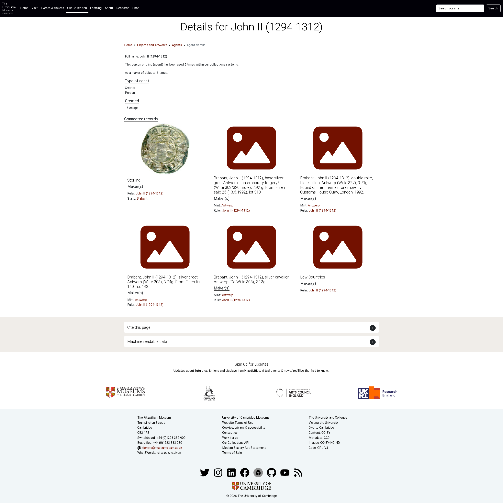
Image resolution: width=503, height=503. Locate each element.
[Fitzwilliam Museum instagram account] (218, 472)
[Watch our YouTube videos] (285, 472)
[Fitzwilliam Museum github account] (272, 472)
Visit (35, 8)
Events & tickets (52, 8)
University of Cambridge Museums (245, 417)
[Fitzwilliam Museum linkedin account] (245, 472)
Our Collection (77, 8)
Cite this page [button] (139, 327)
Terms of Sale (232, 453)
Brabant (142, 198)
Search (493, 8)
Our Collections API (235, 443)
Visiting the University (324, 422)
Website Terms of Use (237, 422)
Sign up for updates (252, 364)
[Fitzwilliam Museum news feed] (298, 472)
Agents (177, 45)
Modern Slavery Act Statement (244, 448)
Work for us (230, 438)
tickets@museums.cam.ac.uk (162, 448)
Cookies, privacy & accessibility (243, 427)
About (109, 8)
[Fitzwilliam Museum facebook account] (232, 472)
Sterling (133, 180)
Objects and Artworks (152, 45)
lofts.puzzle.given (169, 453)
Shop (136, 8)
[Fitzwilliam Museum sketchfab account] (258, 472)
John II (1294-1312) (149, 193)
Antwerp (227, 205)
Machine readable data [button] (147, 341)
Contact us (230, 433)
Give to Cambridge (321, 427)
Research (122, 8)
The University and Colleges (328, 417)
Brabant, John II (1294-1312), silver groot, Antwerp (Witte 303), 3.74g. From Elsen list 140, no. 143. (164, 282)
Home (25, 8)
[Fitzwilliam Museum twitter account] (205, 472)
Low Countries (312, 277)
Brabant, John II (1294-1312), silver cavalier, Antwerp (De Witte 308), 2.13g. (251, 279)
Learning (96, 8)
